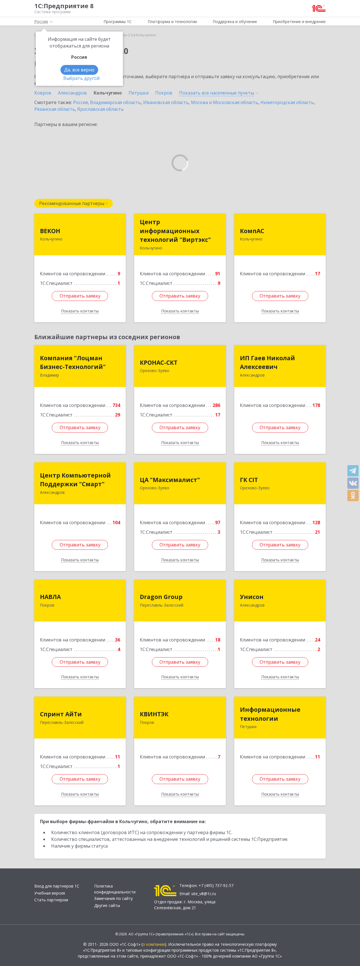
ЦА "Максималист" (170, 480)
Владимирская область (115, 102)
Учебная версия (49, 893)
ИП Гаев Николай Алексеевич (267, 362)
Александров (72, 93)
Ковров (42, 93)
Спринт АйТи (61, 714)
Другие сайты (107, 905)
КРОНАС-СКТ (158, 362)
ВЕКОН (50, 231)
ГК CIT (249, 480)
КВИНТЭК (154, 714)
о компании (154, 944)
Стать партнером (51, 899)
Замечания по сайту (113, 898)
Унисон (252, 597)
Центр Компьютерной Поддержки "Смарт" (75, 479)
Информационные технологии (270, 714)
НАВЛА (50, 597)
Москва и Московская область (224, 102)
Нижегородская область (287, 102)
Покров (163, 93)
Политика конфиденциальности (115, 889)
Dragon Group (161, 597)
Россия (80, 102)
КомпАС (252, 231)
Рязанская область (54, 109)
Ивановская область (166, 102)
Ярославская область (100, 109)
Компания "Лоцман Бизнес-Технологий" (73, 362)
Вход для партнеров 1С (56, 886)
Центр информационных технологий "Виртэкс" (175, 231)
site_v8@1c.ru (203, 893)
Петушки (138, 93)
